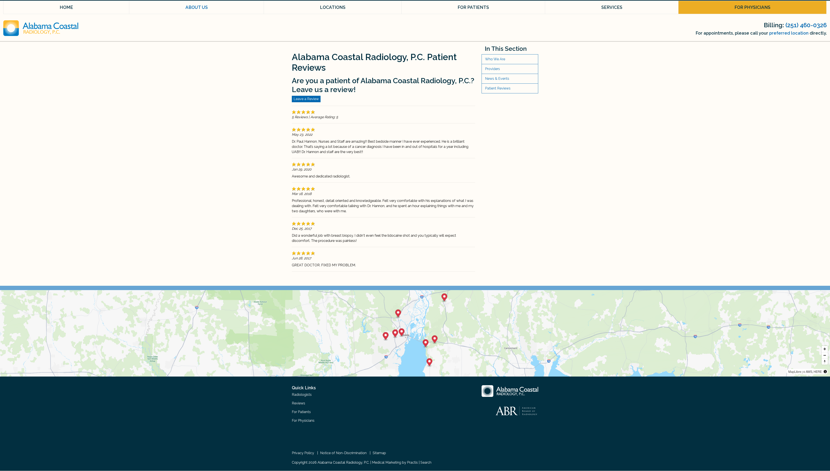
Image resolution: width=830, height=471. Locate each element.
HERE (818, 371)
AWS (809, 371)
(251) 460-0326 (806, 25)
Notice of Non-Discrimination (343, 453)
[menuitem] (66, 7)
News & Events (497, 79)
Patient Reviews (498, 88)
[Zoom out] (825, 355)
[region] (415, 333)
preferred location (789, 33)
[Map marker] (426, 343)
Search (425, 462)
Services (611, 7)
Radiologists (302, 395)
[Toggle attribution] (825, 371)
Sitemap (379, 453)
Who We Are (495, 59)
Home (66, 7)
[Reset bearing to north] (825, 361)
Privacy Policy (303, 453)
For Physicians (752, 7)
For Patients (473, 7)
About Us (196, 7)
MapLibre (794, 371)
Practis (412, 462)
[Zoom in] (825, 349)
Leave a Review (306, 99)
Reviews (298, 403)
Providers (492, 69)
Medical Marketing (386, 462)
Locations (332, 7)
